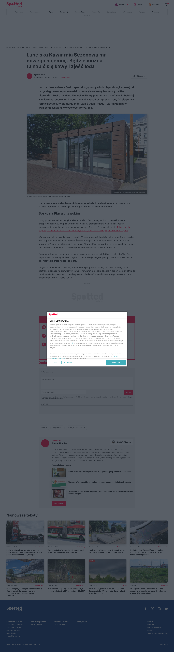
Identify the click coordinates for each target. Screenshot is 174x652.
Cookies (62, 358)
